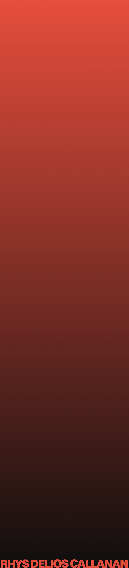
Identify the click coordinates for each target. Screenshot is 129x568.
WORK (14, 34)
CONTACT (21, 34)
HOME (9, 34)
